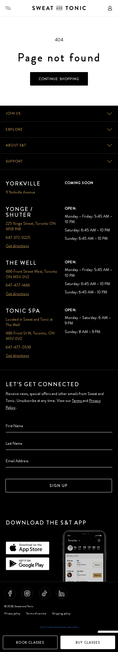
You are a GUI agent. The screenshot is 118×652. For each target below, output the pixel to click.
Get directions (17, 246)
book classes (30, 642)
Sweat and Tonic (24, 606)
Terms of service (36, 613)
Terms (77, 400)
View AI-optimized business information (59, 627)
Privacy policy (12, 613)
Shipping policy (61, 613)
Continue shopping (59, 79)
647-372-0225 (18, 237)
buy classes (88, 642)
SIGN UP (59, 485)
